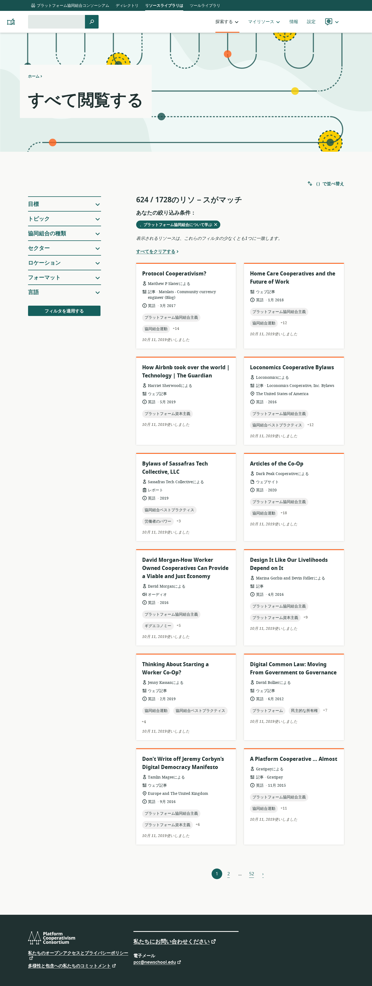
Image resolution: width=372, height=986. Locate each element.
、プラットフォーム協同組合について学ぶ (177, 225)
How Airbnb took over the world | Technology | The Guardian (186, 372)
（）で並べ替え (328, 184)
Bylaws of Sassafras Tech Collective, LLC (175, 468)
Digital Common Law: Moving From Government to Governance (293, 669)
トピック (39, 219)
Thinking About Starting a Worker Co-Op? (175, 669)
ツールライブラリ (205, 5)
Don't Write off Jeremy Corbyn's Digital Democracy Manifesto (183, 763)
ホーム (33, 76)
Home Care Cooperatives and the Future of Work (292, 278)
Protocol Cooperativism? (174, 274)
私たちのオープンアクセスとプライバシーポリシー (78, 953)
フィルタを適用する (64, 311)
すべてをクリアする (155, 251)
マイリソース (261, 21)
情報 (293, 21)
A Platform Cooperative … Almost (293, 759)
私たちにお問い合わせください (171, 941)
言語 (33, 292)
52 (251, 874)
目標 (33, 204)
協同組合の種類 (47, 233)
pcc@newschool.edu (154, 962)
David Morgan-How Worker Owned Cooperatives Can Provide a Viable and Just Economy (185, 568)
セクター (39, 248)
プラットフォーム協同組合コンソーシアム (72, 5)
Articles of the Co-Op (276, 464)
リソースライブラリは (164, 5)
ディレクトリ (127, 5)
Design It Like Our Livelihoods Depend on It (289, 564)
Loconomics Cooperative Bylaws (292, 367)
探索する (224, 21)
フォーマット (44, 277)
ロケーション (44, 263)
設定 (311, 21)
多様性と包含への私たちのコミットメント (69, 965)
